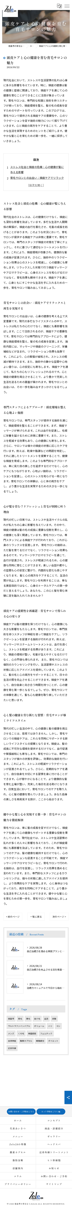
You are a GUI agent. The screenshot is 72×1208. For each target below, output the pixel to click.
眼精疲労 (40, 1040)
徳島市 (11, 1018)
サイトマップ (54, 1184)
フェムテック (46, 1033)
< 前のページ (13, 916)
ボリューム (39, 1026)
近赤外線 (12, 1048)
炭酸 (54, 1018)
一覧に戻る (36, 916)
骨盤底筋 (32, 1033)
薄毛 (28, 1018)
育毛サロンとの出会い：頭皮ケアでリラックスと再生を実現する (37, 180)
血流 (46, 1018)
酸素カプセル (26, 1040)
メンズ (11, 1033)
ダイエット (53, 1040)
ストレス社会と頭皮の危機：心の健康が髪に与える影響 (37, 169)
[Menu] (67, 6)
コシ (58, 1026)
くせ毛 (21, 1033)
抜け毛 (37, 1018)
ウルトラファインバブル (19, 1026)
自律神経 (12, 1040)
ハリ (50, 1026)
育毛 (20, 1018)
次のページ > (59, 916)
